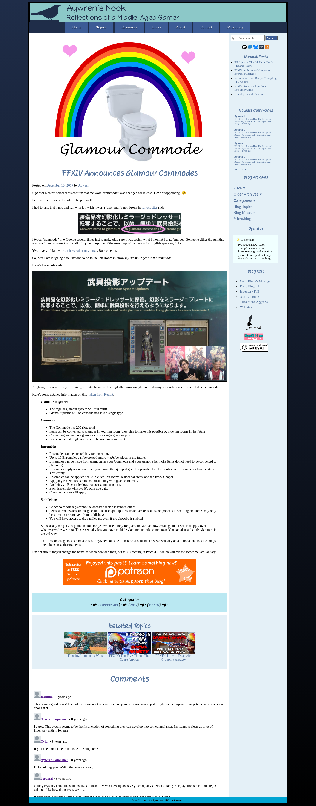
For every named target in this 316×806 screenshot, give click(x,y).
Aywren (83, 185)
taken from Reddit (101, 394)
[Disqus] (129, 743)
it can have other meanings (79, 250)
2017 (133, 605)
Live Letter (149, 207)
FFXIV (154, 605)
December (109, 605)
